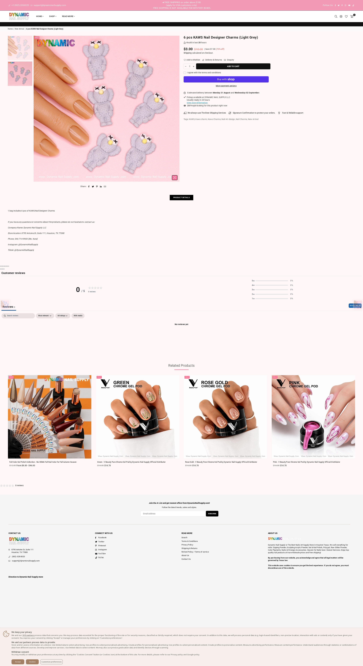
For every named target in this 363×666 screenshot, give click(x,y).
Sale (37, 38)
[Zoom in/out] (8, 266)
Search (184, 537)
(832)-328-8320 (18, 556)
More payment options (226, 86)
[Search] (335, 16)
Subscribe (212, 514)
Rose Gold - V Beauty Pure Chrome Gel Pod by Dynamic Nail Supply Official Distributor (221, 462)
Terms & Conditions (190, 541)
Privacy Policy (187, 545)
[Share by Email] (105, 186)
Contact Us (186, 559)
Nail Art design (228, 119)
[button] (272, 280)
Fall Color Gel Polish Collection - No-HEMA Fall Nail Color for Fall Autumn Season (43, 462)
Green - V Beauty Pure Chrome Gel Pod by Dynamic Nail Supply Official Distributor (131, 462)
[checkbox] (78, 315)
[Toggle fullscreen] (6, 266)
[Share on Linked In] (101, 186)
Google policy (193, 654)
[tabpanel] (181, 334)
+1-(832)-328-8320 (20, 5)
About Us (185, 555)
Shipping (188, 53)
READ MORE (67, 16)
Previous (36, 108)
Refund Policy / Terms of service (195, 552)
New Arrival (19, 29)
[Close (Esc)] (1, 266)
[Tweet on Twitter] (93, 186)
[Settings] (341, 16)
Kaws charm (201, 119)
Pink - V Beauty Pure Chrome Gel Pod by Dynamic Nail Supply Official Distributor (306, 462)
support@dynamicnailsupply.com (49, 5)
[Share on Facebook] (89, 186)
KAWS (192, 119)
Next (176, 108)
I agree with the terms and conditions (204, 72)
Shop (52, 16)
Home (39, 16)
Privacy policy (177, 654)
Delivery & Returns (213, 60)
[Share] (3, 266)
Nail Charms (241, 119)
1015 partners (28, 635)
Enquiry (230, 60)
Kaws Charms (214, 119)
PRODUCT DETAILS (181, 197)
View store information (197, 103)
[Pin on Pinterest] (97, 186)
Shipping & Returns (189, 548)
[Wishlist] (346, 16)
